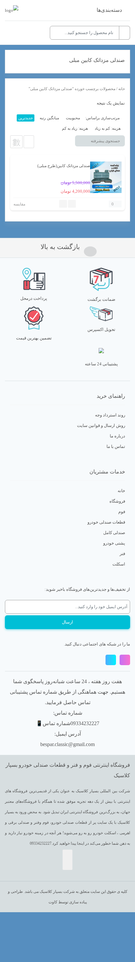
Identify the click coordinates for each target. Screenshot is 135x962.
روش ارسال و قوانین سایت (101, 425)
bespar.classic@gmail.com (67, 744)
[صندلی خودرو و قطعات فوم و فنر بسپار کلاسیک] (11, 10)
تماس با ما (115, 446)
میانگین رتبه (49, 118)
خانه (121, 89)
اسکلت (118, 564)
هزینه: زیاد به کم (75, 128)
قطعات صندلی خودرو (106, 522)
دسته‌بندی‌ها (109, 10)
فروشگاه (117, 501)
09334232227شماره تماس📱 (67, 723)
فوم (121, 511)
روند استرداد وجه (110, 415)
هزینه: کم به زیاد (108, 128)
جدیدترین (25, 118)
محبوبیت (73, 118)
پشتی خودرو (114, 543)
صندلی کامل (114, 532)
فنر (122, 553)
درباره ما (117, 435)
